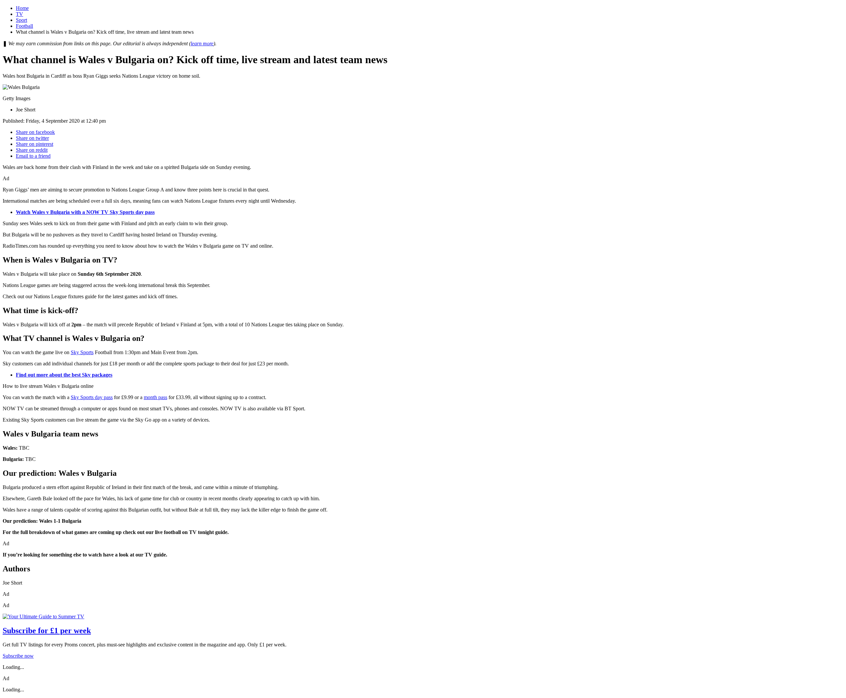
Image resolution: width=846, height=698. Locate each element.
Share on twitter (32, 138)
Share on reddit (32, 150)
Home (22, 8)
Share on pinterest (34, 144)
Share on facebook (35, 132)
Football (24, 26)
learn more (202, 43)
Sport (21, 20)
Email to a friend (33, 156)
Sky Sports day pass (92, 397)
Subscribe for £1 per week (47, 630)
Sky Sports (82, 352)
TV (19, 14)
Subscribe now (18, 656)
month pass (155, 397)
